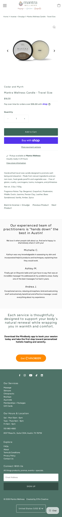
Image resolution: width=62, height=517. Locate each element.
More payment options (31, 147)
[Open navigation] (5, 5)
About (6, 449)
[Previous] (8, 50)
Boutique (7, 397)
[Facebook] (19, 375)
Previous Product (41, 205)
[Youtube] (30, 375)
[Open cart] (58, 5)
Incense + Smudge (18, 17)
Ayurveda (8, 400)
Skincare (7, 390)
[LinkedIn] (42, 375)
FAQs (6, 446)
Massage (7, 387)
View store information (16, 163)
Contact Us (8, 459)
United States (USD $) (30, 508)
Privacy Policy (9, 456)
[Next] (54, 50)
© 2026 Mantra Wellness (14, 499)
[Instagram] (25, 375)
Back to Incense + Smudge (17, 205)
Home (5, 17)
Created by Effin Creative (37, 499)
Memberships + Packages (14, 403)
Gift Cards (8, 406)
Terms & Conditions (12, 452)
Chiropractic (9, 393)
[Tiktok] (36, 375)
